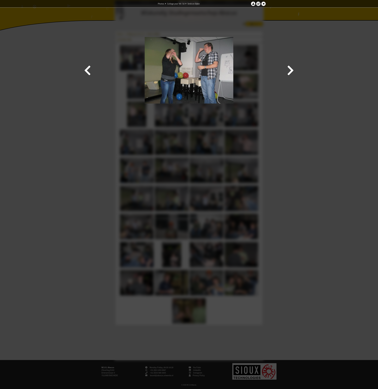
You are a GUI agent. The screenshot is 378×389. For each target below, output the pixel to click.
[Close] (263, 3)
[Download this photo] (253, 3)
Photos (161, 3)
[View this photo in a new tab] (258, 3)
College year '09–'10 (176, 3)
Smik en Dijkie (194, 3)
